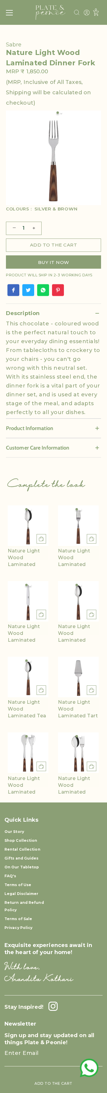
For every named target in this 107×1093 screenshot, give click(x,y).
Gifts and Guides (21, 858)
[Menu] (9, 12)
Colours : (41, 209)
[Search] (76, 13)
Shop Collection (20, 840)
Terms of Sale (18, 919)
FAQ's (10, 876)
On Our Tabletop (21, 867)
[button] (26, 509)
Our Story (14, 831)
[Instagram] (51, 1007)
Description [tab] (23, 313)
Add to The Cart (53, 1083)
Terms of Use (17, 885)
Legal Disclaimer (21, 893)
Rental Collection (22, 849)
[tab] (53, 368)
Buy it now (53, 262)
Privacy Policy (18, 927)
